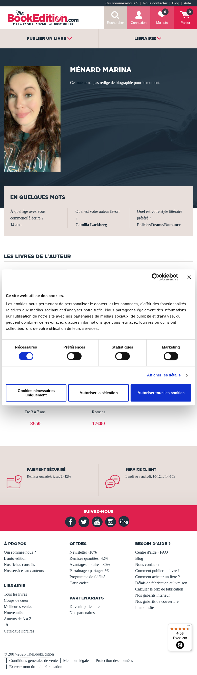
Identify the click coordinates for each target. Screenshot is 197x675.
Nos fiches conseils (19, 564)
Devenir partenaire (85, 606)
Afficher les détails (164, 375)
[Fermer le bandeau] (189, 277)
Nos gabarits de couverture (157, 601)
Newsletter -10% (83, 552)
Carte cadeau (80, 583)
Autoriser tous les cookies (160, 393)
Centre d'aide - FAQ (151, 552)
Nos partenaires (82, 612)
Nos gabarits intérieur (152, 595)
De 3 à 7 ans (35, 412)
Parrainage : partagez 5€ (89, 570)
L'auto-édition (15, 558)
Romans (98, 412)
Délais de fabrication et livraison (161, 583)
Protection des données (114, 660)
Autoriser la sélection (99, 393)
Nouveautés (13, 612)
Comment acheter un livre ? (157, 577)
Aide (187, 3)
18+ (7, 625)
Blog (175, 3)
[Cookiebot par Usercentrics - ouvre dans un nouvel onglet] (155, 277)
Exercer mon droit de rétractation (35, 667)
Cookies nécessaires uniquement (36, 392)
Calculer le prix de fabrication (159, 589)
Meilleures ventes (18, 606)
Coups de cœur (16, 600)
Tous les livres (15, 594)
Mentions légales (76, 660)
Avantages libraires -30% (90, 564)
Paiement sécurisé (46, 469)
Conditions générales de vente (33, 660)
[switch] (74, 356)
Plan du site (144, 607)
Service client (140, 469)
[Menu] (189, 627)
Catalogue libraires (19, 631)
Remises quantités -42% (89, 558)
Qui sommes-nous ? (121, 3)
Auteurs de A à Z (18, 619)
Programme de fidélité (87, 577)
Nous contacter (155, 3)
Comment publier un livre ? (157, 570)
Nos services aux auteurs (24, 570)
